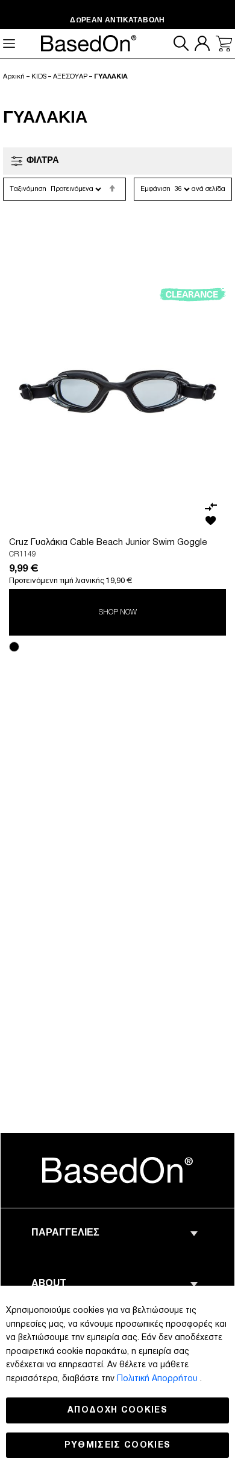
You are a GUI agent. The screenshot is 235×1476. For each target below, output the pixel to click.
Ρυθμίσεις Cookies (117, 1444)
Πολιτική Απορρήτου (158, 1378)
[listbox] (117, 648)
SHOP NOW (118, 612)
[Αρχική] (88, 42)
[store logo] (117, 1169)
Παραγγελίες (65, 1234)
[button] (211, 507)
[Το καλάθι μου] (224, 44)
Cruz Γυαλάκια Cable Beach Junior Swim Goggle (108, 542)
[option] (14, 647)
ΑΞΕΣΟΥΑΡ (70, 76)
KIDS (38, 76)
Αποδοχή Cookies (117, 1409)
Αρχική (14, 76)
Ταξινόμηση (28, 189)
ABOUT (48, 1284)
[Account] (202, 43)
